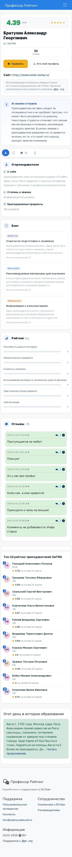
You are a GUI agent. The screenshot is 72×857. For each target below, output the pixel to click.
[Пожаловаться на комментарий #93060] (63, 520)
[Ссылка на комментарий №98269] (57, 435)
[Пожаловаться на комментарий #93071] (63, 469)
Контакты (9, 814)
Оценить (18, 63)
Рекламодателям (49, 810)
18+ (24, 835)
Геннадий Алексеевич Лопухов (32, 563)
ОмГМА (11, 43)
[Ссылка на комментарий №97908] (57, 452)
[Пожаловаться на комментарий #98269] (63, 435)
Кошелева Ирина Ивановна (29, 689)
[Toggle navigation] (65, 4)
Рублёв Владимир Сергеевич (30, 619)
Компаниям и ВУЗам (51, 805)
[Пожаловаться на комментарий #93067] (63, 503)
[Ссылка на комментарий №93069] (57, 486)
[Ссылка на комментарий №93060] (57, 520)
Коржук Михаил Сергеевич (29, 647)
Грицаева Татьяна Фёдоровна (32, 577)
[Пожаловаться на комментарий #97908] (63, 452)
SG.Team (46, 789)
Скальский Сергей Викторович (32, 591)
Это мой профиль (48, 63)
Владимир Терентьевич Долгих (32, 633)
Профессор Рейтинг (21, 5)
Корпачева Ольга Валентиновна (33, 605)
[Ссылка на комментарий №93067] (57, 503)
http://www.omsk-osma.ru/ (31, 75)
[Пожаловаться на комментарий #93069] (63, 486)
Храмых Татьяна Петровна (29, 661)
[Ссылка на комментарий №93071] (57, 469)
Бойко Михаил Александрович (31, 675)
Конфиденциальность (17, 820)
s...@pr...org (57, 89)
